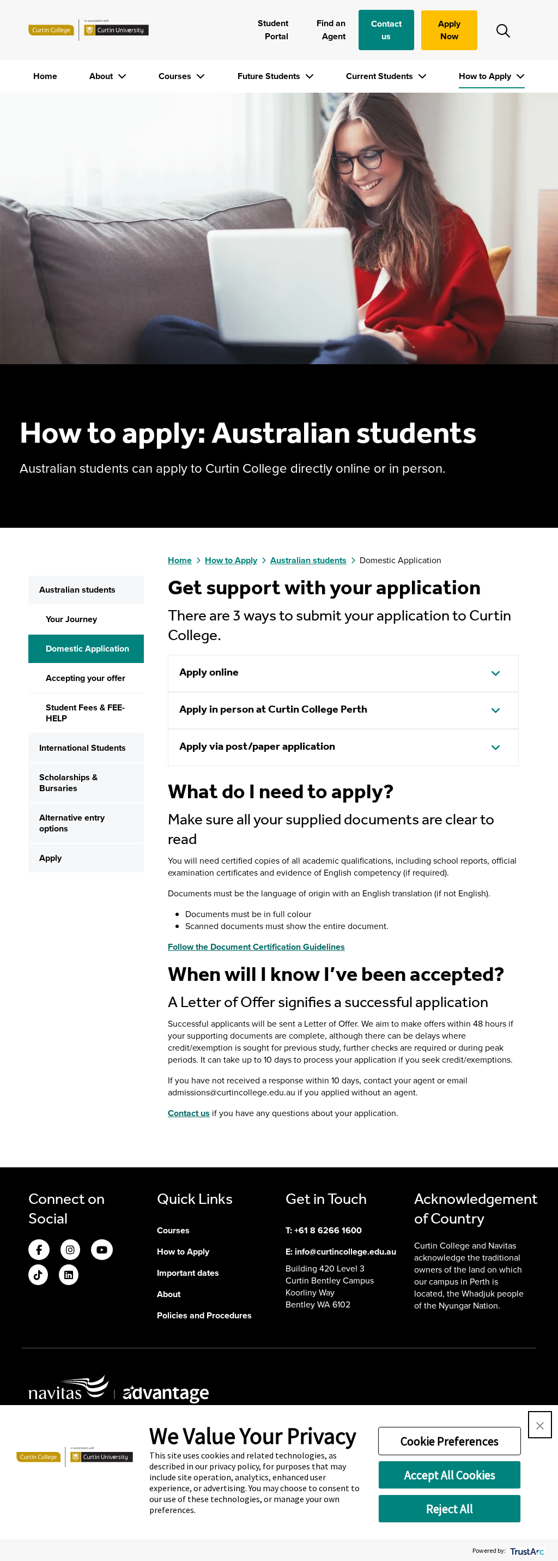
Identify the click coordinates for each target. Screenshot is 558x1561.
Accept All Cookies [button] (449, 1474)
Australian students (77, 589)
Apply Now (449, 30)
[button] (540, 1424)
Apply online (209, 672)
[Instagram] (70, 1250)
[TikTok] (38, 1275)
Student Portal (273, 30)
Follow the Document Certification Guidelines (256, 947)
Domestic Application (87, 648)
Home (45, 76)
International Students (82, 748)
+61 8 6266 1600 (328, 1230)
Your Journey (71, 619)
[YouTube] (102, 1250)
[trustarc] (526, 1550)
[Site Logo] (88, 30)
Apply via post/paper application (257, 747)
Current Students (380, 76)
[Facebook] (39, 1250)
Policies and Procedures (204, 1315)
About (102, 76)
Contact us (386, 30)
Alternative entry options (72, 823)
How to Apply (486, 76)
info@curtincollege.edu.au (345, 1251)
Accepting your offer (85, 678)
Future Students (270, 76)
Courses (176, 76)
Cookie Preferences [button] (450, 1441)
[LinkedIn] (68, 1275)
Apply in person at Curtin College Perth (273, 710)
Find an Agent (331, 30)
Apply (50, 858)
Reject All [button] (449, 1508)
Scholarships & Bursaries (68, 782)
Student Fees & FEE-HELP (85, 713)
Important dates (188, 1273)
